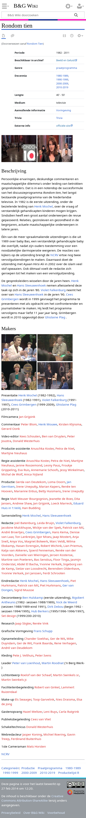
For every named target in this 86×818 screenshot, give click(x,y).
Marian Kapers (49, 486)
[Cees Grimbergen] (55, 375)
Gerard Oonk (10, 429)
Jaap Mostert (62, 537)
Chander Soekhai (36, 639)
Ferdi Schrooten (54, 573)
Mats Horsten (36, 746)
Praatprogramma (50, 768)
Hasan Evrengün (27, 546)
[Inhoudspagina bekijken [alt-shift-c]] (3, 36)
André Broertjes (12, 532)
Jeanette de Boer (61, 499)
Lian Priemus (72, 546)
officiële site (63, 125)
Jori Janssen (33, 573)
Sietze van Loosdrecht (31, 568)
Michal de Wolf (11, 474)
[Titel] (19, 148)
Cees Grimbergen (23, 404)
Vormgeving (63, 110)
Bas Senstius (43, 559)
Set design (8, 616)
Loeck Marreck (61, 503)
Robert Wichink (51, 546)
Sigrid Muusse (24, 590)
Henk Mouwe (47, 424)
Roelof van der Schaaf (36, 675)
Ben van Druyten (54, 436)
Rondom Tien (35, 43)
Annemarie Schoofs (44, 470)
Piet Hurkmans (50, 585)
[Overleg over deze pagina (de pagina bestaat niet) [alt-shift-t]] (12, 36)
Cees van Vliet (41, 719)
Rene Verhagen (65, 643)
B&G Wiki (26, 6)
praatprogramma (66, 68)
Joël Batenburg (24, 523)
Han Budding (31, 508)
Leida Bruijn (45, 523)
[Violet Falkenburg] (19, 375)
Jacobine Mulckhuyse (16, 527)
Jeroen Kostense (61, 555)
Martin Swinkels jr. (14, 680)
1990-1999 (62, 79)
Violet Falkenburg (53, 290)
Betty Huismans (50, 491)
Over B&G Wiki (33, 813)
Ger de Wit (57, 639)
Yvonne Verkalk (51, 564)
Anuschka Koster (42, 448)
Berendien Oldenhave (63, 568)
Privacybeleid (10, 813)
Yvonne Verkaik (12, 573)
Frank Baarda (43, 643)
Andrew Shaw (22, 503)
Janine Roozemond (29, 465)
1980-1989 (62, 75)
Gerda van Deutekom (31, 482)
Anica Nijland (33, 474)
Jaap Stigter (23, 623)
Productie (28, 768)
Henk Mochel (43, 206)
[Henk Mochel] (55, 347)
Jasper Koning (32, 734)
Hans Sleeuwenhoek (31, 285)
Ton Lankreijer (25, 537)
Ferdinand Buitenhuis (26, 739)
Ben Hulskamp (32, 597)
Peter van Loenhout (26, 663)
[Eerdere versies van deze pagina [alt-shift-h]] (72, 36)
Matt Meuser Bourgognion (29, 499)
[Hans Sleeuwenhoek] (19, 347)
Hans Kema (60, 532)
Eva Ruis (23, 470)
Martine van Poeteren (16, 559)
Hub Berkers (40, 611)
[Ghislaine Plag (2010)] (55, 148)
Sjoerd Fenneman (41, 550)
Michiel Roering (54, 734)
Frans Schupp (43, 631)
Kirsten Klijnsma (70, 424)
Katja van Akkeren (14, 550)
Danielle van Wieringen (31, 555)
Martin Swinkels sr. (66, 675)
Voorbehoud (56, 813)
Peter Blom (29, 424)
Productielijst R (68, 773)
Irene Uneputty (26, 486)
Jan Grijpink (27, 417)
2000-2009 (62, 83)
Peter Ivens (43, 655)
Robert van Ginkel (47, 687)
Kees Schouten (30, 436)
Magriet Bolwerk (36, 541)
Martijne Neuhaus (14, 453)
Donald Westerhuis (26, 441)
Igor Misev (43, 537)
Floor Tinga (61, 559)
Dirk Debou (55, 606)
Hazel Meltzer (32, 712)
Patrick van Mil (73, 527)
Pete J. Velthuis (23, 655)
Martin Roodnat (53, 663)
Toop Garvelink (43, 699)
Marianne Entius (25, 491)
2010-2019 (62, 87)
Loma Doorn (56, 482)
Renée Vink (40, 623)
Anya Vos (16, 541)
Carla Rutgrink (69, 712)
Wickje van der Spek (47, 527)
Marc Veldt (57, 541)
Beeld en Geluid (65, 60)
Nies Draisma (65, 699)
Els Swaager (23, 699)
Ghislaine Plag (55, 317)
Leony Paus (52, 465)
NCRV (54, 255)
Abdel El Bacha (27, 564)
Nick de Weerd (66, 602)
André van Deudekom (16, 648)
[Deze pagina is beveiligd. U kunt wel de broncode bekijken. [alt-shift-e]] (64, 36)
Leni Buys (50, 712)
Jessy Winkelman (72, 470)
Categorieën (10, 768)
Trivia (59, 118)
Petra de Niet (64, 448)
